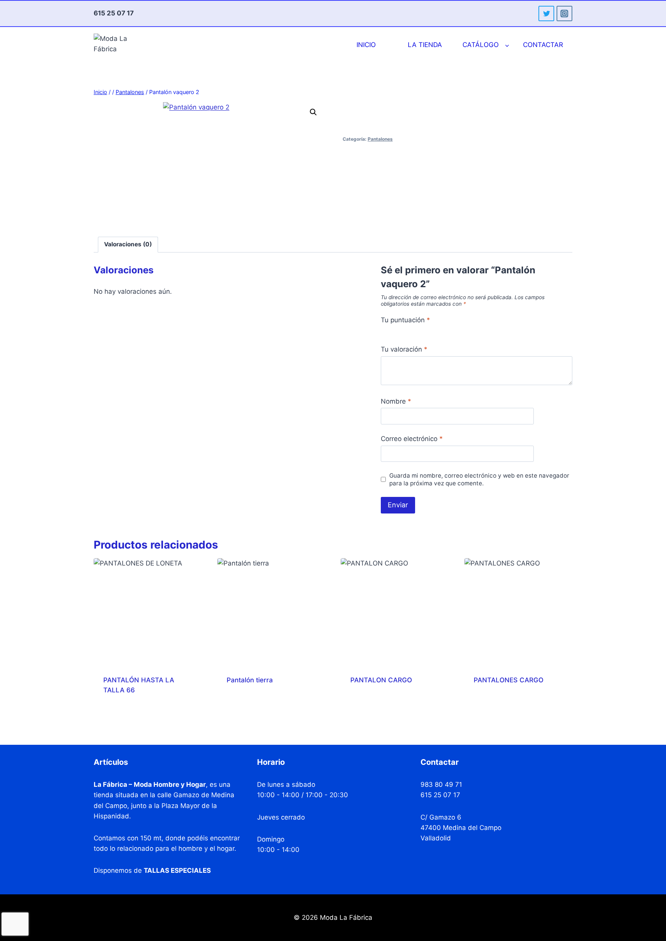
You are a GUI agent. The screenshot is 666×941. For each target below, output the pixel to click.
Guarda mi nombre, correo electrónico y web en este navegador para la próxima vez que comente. (479, 479)
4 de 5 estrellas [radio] (409, 330)
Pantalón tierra (250, 680)
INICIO (366, 45)
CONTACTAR (543, 45)
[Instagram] (564, 14)
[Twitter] (546, 14)
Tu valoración (404, 349)
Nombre (396, 401)
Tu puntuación (405, 320)
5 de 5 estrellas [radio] (418, 330)
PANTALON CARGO (381, 680)
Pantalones (380, 139)
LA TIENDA (425, 45)
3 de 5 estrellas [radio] (401, 330)
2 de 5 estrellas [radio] (392, 330)
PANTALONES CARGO (508, 680)
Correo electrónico (412, 439)
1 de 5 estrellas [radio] (384, 330)
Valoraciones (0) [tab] (128, 244)
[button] (313, 112)
